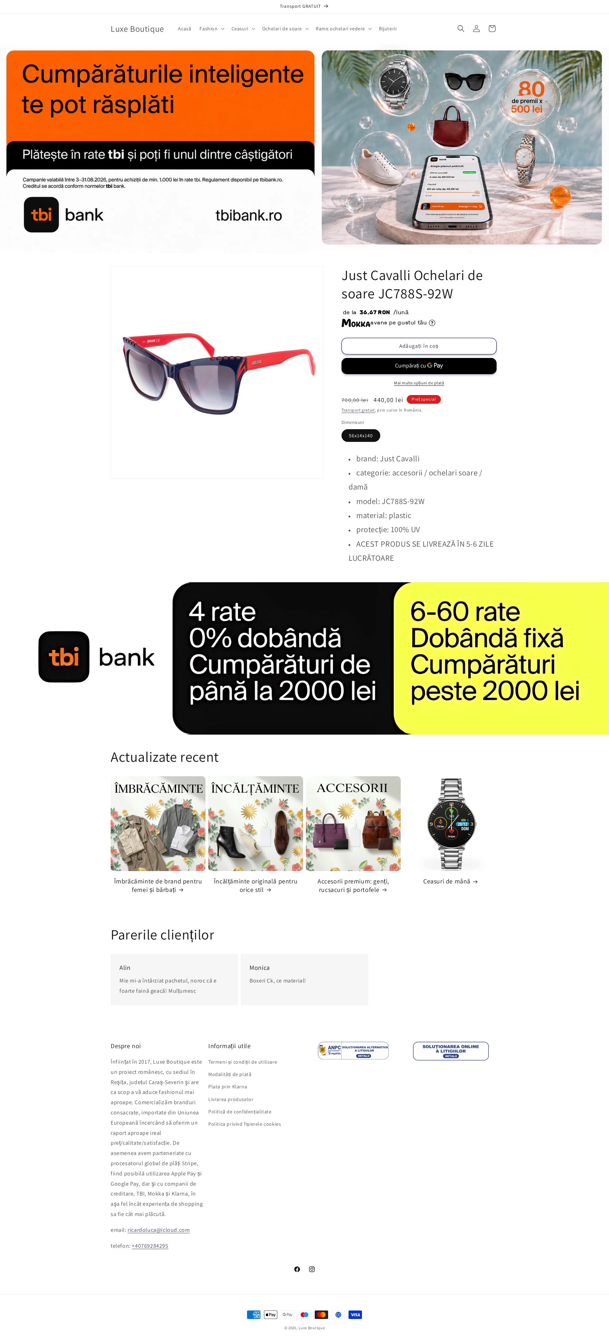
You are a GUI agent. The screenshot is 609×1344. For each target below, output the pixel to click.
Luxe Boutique (312, 1327)
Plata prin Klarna (227, 1087)
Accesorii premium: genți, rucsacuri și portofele (353, 885)
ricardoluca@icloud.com (159, 1230)
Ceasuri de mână (446, 881)
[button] (211, 28)
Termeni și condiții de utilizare (242, 1062)
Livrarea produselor (230, 1099)
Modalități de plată (229, 1074)
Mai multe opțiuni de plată (419, 382)
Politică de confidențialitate (239, 1111)
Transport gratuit (358, 410)
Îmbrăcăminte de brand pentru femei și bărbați (158, 885)
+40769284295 (150, 1245)
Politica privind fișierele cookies (244, 1124)
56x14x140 (361, 435)
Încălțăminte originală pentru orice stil (255, 885)
